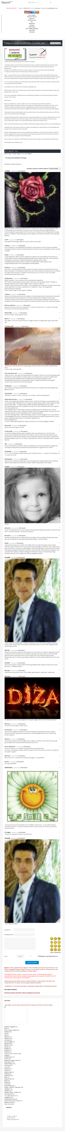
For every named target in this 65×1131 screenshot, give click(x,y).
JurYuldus (6, 1050)
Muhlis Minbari (8, 1063)
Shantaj (6, 1082)
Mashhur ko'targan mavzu (11, 1060)
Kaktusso (6, 1052)
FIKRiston (7, 1038)
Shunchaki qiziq (8, 1085)
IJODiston (7, 1043)
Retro (5, 1077)
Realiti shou (7, 1075)
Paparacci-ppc (8, 1072)
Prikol (5, 1070)
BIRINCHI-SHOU (8, 1102)
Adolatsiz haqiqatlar (9, 1026)
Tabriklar (6, 1089)
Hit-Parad (6, 1040)
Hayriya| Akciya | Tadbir (11, 1092)
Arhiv (5, 1028)
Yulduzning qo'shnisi (9, 1099)
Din (5, 1033)
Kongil (6, 1055)
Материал (22, 171)
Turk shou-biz (8, 1094)
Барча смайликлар (55, 952)
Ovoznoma (7, 1065)
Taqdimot (7, 1090)
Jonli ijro (6, 1047)
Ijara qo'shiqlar (8, 1042)
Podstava (6, 1074)
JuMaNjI (6, 1048)
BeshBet (6, 1032)
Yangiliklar (7, 1097)
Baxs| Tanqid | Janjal (55, 43)
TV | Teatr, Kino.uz (9, 1095)
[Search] (50, 2)
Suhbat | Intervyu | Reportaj (12, 1087)
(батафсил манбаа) (10, 989)
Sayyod (5, 2)
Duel (5, 1035)
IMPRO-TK (7, 1045)
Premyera (7, 1069)
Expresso (6, 1037)
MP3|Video (7, 1062)
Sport (5, 1080)
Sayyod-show (8, 1079)
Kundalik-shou (8, 1057)
